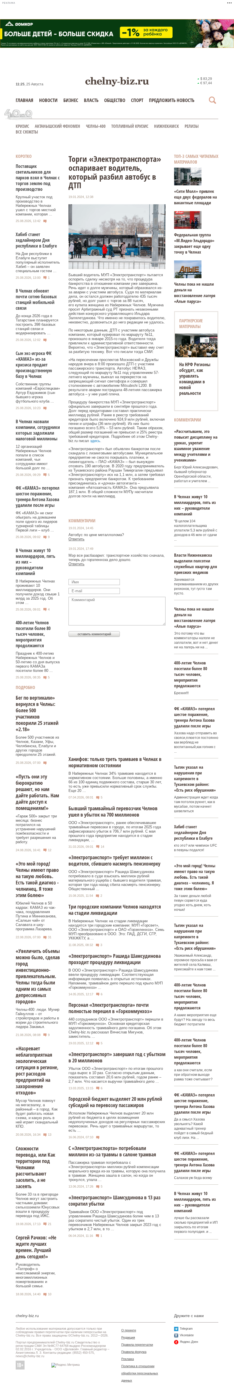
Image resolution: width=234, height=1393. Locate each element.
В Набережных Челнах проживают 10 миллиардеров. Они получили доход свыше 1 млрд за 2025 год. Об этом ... (38, 592)
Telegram (186, 1328)
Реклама (127, 1359)
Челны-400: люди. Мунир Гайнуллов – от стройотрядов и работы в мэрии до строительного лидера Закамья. (37, 1018)
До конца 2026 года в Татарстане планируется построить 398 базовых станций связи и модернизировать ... (37, 324)
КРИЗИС (22, 126)
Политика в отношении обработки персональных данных (139, 1373)
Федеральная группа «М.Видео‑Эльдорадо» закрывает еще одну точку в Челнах (194, 243)
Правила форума (133, 1351)
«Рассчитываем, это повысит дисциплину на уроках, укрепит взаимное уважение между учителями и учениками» (195, 445)
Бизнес (70, 100)
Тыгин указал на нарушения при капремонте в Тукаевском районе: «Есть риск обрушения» (195, 778)
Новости (48, 100)
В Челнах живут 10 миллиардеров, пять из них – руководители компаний (195, 505)
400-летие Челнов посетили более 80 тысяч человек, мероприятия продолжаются (33, 634)
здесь (95, 441)
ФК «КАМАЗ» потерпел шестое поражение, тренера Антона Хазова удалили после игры (37, 496)
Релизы (192, 126)
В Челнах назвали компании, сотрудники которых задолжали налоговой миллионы (38, 430)
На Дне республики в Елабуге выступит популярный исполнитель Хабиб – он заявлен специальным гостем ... (38, 262)
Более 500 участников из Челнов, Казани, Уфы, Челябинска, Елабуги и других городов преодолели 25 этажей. (37, 746)
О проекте (128, 1330)
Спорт (137, 100)
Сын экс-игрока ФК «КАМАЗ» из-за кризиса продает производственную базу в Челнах (34, 364)
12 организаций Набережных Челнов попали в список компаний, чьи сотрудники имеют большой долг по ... (33, 457)
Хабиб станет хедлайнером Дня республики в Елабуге (36, 240)
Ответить (76, 539)
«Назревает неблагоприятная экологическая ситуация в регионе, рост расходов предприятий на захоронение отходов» (37, 1070)
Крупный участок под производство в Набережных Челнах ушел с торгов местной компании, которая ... (36, 205)
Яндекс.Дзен (189, 1341)
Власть (91, 100)
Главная (24, 100)
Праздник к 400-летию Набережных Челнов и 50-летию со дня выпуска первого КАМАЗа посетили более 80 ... (38, 662)
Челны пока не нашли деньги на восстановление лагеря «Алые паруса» (194, 292)
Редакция (128, 1337)
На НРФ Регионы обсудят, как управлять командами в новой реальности (194, 378)
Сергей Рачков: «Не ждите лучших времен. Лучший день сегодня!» (36, 1247)
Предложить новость (171, 100)
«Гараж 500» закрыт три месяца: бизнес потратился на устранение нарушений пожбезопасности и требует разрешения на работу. (36, 829)
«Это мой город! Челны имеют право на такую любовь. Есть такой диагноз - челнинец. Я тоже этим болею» (37, 879)
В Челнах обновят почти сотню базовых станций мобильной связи (36, 299)
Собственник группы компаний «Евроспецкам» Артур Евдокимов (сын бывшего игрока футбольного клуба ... (38, 392)
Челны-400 (96, 126)
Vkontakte (187, 1335)
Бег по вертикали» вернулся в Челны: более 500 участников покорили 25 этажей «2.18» (37, 713)
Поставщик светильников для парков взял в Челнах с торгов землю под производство (38, 177)
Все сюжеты (27, 132)
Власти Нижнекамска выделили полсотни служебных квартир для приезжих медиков (195, 563)
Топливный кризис (129, 126)
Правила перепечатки (137, 1344)
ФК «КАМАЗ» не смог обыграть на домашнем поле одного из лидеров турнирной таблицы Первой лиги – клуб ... (36, 521)
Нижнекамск (166, 126)
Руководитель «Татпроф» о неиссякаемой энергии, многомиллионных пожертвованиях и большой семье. (36, 1275)
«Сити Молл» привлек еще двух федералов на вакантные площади (195, 196)
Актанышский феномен (57, 126)
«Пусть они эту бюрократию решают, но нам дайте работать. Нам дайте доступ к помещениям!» (37, 792)
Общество (114, 100)
